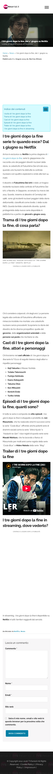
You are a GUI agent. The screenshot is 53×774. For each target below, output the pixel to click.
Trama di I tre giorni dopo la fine (17, 117)
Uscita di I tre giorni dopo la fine (17, 114)
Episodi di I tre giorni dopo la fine (18, 123)
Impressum (30, 767)
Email (8, 695)
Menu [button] (47, 7)
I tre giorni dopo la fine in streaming (19, 129)
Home (5, 53)
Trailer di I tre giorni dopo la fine (17, 126)
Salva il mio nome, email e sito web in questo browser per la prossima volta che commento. (24, 721)
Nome (8, 683)
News (11, 53)
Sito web (9, 707)
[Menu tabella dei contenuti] (45, 109)
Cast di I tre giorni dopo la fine (16, 120)
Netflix (17, 631)
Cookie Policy (27, 764)
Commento (11, 648)
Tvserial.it (11, 7)
